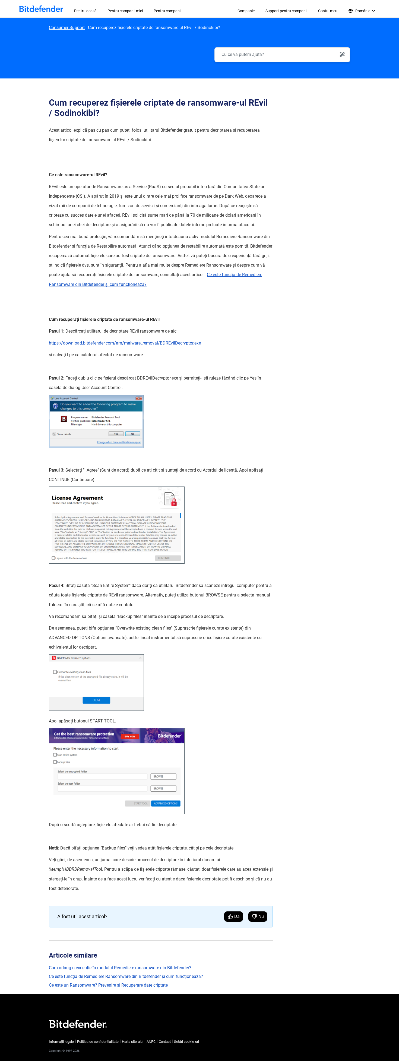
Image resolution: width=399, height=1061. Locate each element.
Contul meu (327, 11)
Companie (246, 11)
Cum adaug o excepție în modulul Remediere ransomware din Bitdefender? (120, 967)
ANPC (151, 1042)
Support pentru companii (286, 11)
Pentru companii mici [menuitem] (125, 11)
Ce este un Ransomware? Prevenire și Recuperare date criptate (108, 985)
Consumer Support (67, 27)
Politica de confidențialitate (98, 1042)
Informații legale (61, 1042)
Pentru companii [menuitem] (167, 11)
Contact (165, 1042)
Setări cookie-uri (186, 1042)
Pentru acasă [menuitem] (85, 11)
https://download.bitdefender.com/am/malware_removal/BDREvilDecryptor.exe (125, 343)
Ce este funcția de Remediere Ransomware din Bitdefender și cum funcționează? (126, 976)
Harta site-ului (132, 1042)
